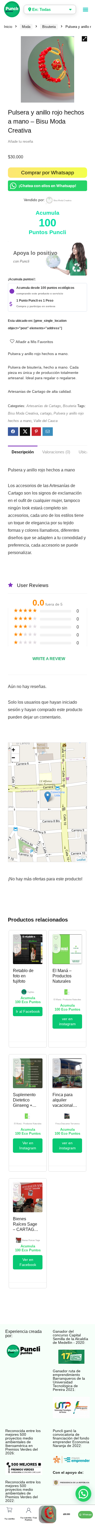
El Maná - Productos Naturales (67, 999)
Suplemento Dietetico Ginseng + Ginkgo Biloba (24, 1105)
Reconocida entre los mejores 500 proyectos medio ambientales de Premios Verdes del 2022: (23, 1491)
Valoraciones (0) (56, 452)
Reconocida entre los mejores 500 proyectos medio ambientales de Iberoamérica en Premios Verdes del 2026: (23, 1442)
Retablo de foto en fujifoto (23, 975)
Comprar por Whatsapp (47, 172)
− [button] (13, 757)
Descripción (23, 452)
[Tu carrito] (9, 1509)
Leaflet (81, 859)
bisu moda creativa (62, 200)
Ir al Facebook (28, 1011)
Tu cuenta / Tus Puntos (28, 1519)
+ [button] (13, 749)
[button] (85, 9)
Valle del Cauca (46, 421)
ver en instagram (67, 1021)
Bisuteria (49, 27)
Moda (26, 27)
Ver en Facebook (28, 1262)
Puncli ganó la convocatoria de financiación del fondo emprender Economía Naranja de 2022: (71, 1438)
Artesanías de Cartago (43, 406)
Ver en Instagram (27, 1145)
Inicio (8, 27)
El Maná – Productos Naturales (62, 975)
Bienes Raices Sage (31, 1240)
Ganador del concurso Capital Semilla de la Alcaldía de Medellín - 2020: (70, 1337)
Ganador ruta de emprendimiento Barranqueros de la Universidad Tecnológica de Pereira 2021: (69, 1380)
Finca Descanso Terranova (67, 1123)
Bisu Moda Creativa (23, 413)
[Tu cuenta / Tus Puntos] (28, 1510)
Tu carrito (9, 1519)
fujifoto (30, 992)
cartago (45, 413)
